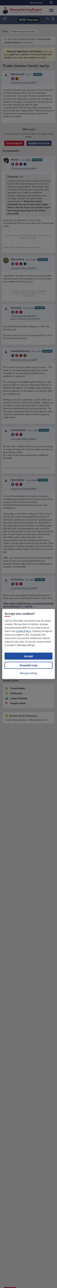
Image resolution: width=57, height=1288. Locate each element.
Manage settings (28, 673)
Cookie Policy (23, 631)
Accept (28, 656)
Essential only (28, 665)
